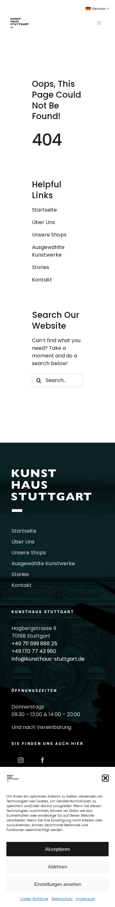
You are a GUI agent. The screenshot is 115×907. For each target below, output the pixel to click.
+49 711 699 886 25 (34, 643)
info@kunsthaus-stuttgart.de (48, 659)
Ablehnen (57, 866)
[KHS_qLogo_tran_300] (20, 15)
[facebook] (42, 760)
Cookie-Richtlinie (34, 898)
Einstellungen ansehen (57, 884)
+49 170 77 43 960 (34, 651)
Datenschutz (62, 898)
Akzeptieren (57, 849)
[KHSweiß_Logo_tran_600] (51, 472)
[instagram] (21, 760)
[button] (105, 778)
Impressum (85, 898)
